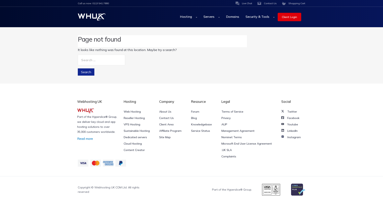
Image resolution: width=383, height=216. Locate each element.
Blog (194, 118)
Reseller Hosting (134, 118)
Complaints (228, 156)
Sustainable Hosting (137, 131)
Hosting (186, 17)
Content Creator (134, 150)
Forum (195, 111)
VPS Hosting (132, 124)
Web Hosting (132, 111)
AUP (224, 124)
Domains (232, 17)
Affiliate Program (170, 131)
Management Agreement (238, 131)
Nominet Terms (231, 137)
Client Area (166, 124)
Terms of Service (232, 111)
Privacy (226, 118)
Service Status (200, 131)
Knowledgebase (201, 124)
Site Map (165, 137)
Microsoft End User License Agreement (246, 143)
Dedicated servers (135, 137)
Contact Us (166, 118)
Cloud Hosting (133, 143)
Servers (209, 17)
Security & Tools (258, 17)
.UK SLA (226, 150)
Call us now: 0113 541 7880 (93, 3)
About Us (165, 111)
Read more (85, 139)
